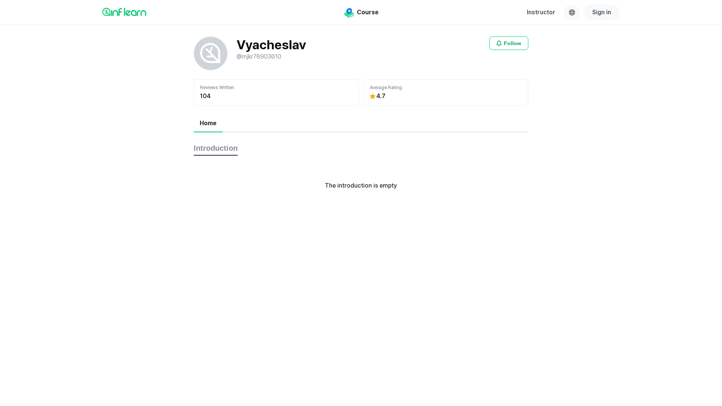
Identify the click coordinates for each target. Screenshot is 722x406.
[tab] (208, 123)
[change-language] (572, 12)
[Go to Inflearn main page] (124, 12)
